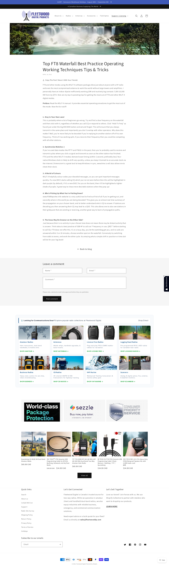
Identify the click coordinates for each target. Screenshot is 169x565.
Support (24, 507)
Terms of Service (27, 527)
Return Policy (26, 519)
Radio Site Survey (27, 511)
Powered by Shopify (91, 564)
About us (24, 499)
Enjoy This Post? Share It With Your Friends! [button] (61, 80)
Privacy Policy (26, 523)
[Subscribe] (60, 544)
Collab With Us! (27, 503)
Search (23, 495)
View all (84, 475)
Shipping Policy (27, 515)
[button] (59, 15)
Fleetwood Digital (81, 564)
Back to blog (86, 249)
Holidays (24, 531)
